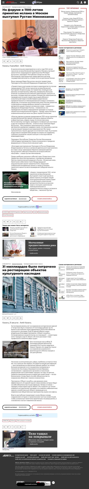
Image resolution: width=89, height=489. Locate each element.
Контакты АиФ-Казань (33, 457)
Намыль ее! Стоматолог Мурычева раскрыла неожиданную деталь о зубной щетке (75, 268)
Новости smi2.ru (8, 257)
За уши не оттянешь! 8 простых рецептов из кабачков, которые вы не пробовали (76, 69)
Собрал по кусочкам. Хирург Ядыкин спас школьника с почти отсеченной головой (76, 285)
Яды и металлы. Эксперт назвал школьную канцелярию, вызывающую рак (74, 63)
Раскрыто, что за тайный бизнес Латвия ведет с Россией (74, 89)
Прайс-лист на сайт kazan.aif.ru (70, 457)
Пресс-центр (33, 455)
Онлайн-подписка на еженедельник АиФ (63, 455)
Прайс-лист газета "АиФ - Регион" (50, 457)
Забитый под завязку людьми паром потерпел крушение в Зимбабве (75, 106)
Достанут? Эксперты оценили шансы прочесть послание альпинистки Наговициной (76, 291)
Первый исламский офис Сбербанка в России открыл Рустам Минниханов (45, 229)
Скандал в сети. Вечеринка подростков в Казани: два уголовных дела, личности (72, 27)
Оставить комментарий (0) (44, 198)
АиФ (15, 314)
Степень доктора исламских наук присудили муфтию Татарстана (46, 234)
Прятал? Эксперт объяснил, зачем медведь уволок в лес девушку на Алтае (75, 57)
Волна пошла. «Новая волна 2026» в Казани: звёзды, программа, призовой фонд (72, 13)
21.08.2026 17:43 (6, 264)
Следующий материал (31, 484)
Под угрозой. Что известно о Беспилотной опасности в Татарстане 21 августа (73, 34)
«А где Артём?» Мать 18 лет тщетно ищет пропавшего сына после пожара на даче (75, 80)
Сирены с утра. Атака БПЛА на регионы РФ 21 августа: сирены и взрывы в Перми (72, 20)
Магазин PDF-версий (44, 455)
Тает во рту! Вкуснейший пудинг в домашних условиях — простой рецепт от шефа (75, 74)
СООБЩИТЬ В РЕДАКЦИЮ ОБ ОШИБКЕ (57, 459)
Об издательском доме (21, 455)
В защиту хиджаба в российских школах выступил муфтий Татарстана (18, 229)
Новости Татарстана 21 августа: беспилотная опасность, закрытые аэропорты (73, 40)
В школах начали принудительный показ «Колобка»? (75, 95)
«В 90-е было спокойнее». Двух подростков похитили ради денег (75, 296)
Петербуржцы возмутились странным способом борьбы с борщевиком (74, 101)
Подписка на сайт (20, 457)
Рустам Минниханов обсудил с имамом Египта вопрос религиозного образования (18, 235)
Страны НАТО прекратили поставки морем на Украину (75, 112)
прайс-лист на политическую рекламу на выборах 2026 (30, 459)
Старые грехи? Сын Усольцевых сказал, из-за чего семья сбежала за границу (76, 280)
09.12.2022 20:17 (6, 7)
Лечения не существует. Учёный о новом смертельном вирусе (75, 50)
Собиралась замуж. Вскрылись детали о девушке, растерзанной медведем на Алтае (75, 274)
